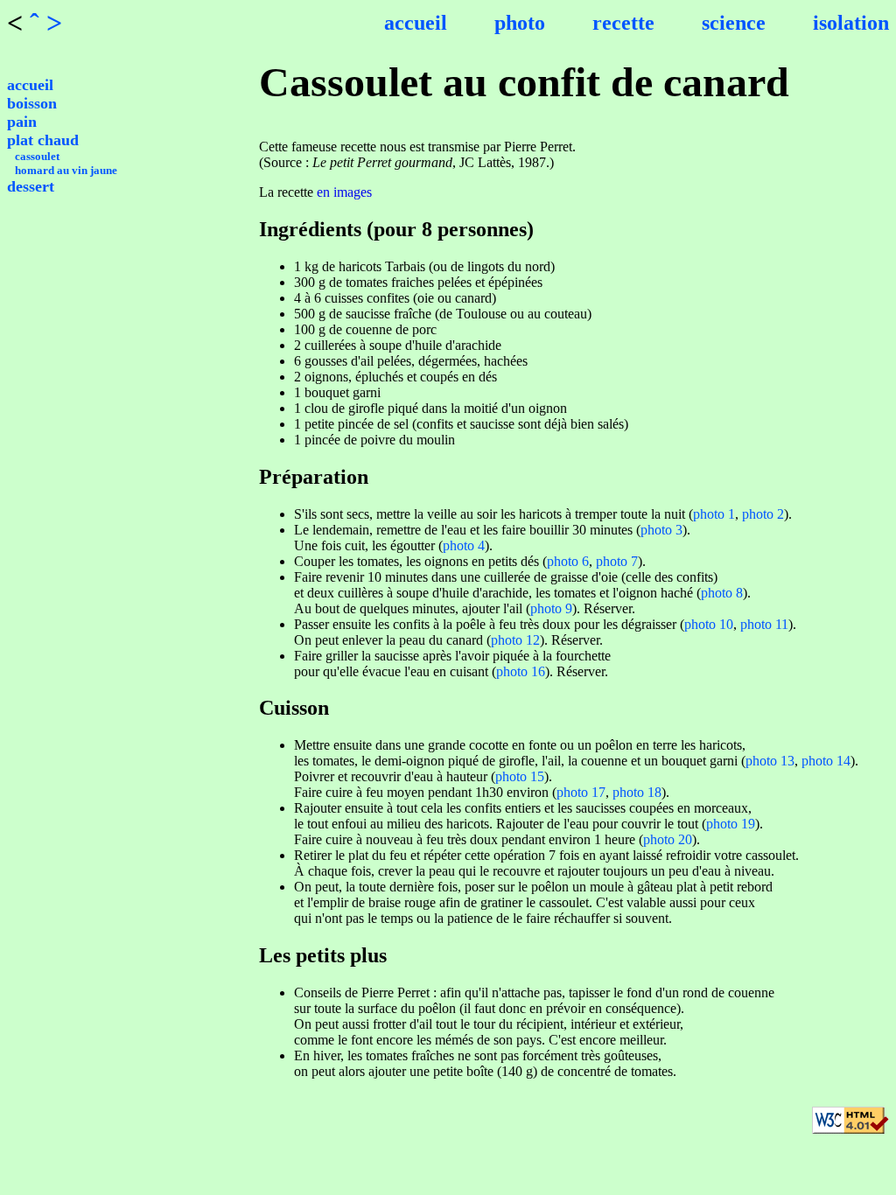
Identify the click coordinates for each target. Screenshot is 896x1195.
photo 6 (568, 561)
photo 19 (730, 823)
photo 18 (637, 792)
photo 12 (515, 639)
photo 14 (826, 760)
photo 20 (667, 839)
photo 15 (519, 776)
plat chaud (43, 140)
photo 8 (722, 592)
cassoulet (37, 156)
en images (344, 192)
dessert (30, 186)
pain (22, 121)
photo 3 (661, 529)
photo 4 (464, 545)
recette (623, 22)
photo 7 (617, 561)
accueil (415, 22)
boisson (32, 103)
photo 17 (581, 792)
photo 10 (708, 624)
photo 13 (770, 760)
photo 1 (714, 514)
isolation (851, 22)
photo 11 (764, 624)
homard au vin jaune (66, 170)
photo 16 (520, 671)
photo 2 (763, 514)
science (734, 22)
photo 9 (551, 608)
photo (519, 22)
